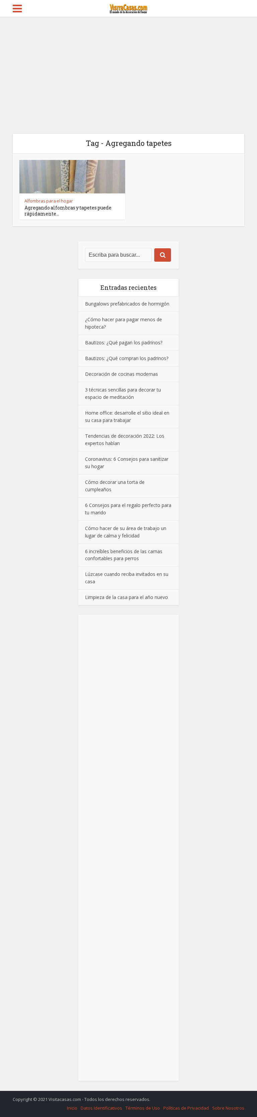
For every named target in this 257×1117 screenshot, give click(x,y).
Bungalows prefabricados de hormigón (127, 303)
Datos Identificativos (101, 1108)
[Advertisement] (128, 67)
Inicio (72, 1108)
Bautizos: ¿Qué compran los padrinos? (126, 358)
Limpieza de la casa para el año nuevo (126, 597)
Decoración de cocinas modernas (121, 374)
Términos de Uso (142, 1108)
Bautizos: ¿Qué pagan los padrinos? (123, 342)
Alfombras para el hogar (48, 201)
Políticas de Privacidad (186, 1108)
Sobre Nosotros (228, 1108)
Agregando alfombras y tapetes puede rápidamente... (67, 210)
